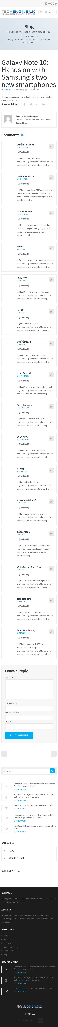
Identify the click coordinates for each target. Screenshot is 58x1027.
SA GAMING (22, 436)
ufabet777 (22, 278)
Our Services (9, 943)
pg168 (20, 310)
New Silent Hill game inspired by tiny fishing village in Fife (35, 827)
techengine (18, 90)
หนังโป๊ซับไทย (24, 341)
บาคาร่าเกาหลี (24, 373)
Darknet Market (24, 211)
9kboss (20, 246)
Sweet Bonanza (24, 405)
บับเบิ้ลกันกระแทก (25, 144)
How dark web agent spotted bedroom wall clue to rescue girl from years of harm (34, 816)
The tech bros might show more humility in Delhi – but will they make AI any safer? (34, 795)
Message (9, 677)
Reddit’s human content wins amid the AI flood (33, 805)
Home (24, 36)
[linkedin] (55, 3)
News (33, 36)
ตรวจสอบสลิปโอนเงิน (27, 500)
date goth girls (24, 598)
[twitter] (50, 3)
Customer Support (11, 947)
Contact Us (8, 950)
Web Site (9, 721)
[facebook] (45, 3)
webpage (21, 468)
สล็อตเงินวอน (23, 531)
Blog (5, 954)
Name (12, 703)
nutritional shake (25, 176)
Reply (51, 146)
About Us (7, 939)
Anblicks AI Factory (26, 630)
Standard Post (16, 858)
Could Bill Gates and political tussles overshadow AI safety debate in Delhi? (34, 785)
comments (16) (34, 90)
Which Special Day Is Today (29, 567)
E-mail (12, 712)
